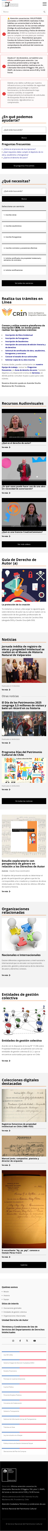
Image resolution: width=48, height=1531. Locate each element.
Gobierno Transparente (11, 1411)
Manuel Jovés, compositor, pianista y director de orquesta (20, 1159)
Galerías (24, 1265)
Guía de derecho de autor (26, 370)
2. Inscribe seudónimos (13, 226)
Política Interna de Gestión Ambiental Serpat (18, 1443)
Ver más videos (24, 544)
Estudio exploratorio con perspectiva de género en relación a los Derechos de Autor (23, 863)
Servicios (36, 373)
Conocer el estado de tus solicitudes (21, 356)
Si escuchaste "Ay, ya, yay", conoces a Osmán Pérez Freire (20, 1251)
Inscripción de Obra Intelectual (19, 335)
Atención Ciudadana (10, 1504)
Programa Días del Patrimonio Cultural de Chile (22, 753)
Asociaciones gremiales (12, 1308)
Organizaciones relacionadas (15, 1316)
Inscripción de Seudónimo (16, 341)
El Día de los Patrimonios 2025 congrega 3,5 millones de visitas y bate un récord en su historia (24, 705)
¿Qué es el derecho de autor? (15, 157)
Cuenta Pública (9, 1387)
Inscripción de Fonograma (16, 338)
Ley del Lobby (8, 1355)
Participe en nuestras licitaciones (14, 1379)
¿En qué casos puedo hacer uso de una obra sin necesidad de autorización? (23, 487)
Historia (7, 1295)
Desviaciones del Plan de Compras (15, 1451)
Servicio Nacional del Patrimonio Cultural (19, 1508)
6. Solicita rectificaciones (13, 270)
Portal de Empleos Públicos (13, 1395)
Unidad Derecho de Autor (15, 1320)
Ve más (6, 447)
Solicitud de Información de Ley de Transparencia (20, 1419)
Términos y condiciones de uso (32, 1504)
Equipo (6, 1299)
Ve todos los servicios (24, 283)
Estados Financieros (10, 1371)
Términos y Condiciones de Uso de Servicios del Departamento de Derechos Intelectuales (23, 1329)
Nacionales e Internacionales (21, 955)
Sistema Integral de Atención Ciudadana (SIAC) (19, 1363)
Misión (6, 1292)
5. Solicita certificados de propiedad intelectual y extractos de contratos (22, 259)
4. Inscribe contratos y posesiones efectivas (20, 248)
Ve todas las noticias (24, 801)
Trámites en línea (9, 1427)
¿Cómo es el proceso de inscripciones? (19, 149)
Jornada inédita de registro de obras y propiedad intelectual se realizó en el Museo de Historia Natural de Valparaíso (23, 651)
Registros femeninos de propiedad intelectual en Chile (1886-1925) (19, 1125)
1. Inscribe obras (10, 215)
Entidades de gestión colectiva (22, 1040)
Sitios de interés (10, 1303)
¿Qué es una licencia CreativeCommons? (22, 532)
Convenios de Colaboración (13, 1403)
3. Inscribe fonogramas (12, 237)
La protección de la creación (16, 604)
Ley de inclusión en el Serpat (13, 1435)
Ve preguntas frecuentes (24, 165)
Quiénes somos (10, 1287)
